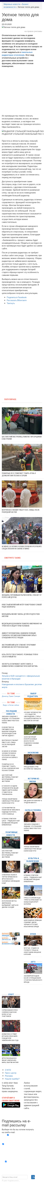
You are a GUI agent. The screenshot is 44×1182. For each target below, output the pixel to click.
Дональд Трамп (7, 696)
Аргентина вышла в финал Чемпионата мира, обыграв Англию (10, 1060)
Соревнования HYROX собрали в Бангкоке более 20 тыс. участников (10, 1013)
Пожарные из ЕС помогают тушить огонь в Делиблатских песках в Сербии (10, 767)
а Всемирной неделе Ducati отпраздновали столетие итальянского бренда (33, 979)
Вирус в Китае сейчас (11, 705)
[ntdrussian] (2, 984)
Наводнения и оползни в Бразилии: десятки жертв (22, 686)
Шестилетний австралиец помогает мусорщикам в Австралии (10, 778)
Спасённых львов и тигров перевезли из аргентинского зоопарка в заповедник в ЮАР (11, 879)
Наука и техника (33, 810)
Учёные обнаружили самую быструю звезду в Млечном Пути (11, 801)
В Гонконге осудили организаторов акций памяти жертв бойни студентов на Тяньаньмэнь (10, 790)
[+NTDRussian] (2, 980)
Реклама (9, 1075)
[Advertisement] (22, 91)
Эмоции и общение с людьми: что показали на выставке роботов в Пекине (10, 719)
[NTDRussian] (2, 969)
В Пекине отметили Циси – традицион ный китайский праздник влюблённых (11, 822)
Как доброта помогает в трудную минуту (33, 802)
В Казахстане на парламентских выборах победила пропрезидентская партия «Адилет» (9, 731)
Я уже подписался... (11, 1180)
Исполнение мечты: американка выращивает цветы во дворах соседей (10, 904)
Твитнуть (11, 303)
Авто (33, 962)
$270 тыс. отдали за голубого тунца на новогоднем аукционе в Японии (32, 951)
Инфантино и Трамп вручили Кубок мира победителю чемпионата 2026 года (10, 1037)
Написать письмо (32, 1111)
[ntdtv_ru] (2, 987)
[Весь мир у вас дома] (2, 973)
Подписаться (34, 1177)
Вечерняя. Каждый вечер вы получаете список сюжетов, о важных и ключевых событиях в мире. (22, 1138)
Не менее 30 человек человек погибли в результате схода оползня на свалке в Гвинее (9, 755)
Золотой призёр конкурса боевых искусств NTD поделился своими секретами (31, 741)
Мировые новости (12, 4)
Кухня (33, 934)
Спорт (11, 994)
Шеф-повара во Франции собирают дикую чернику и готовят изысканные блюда (33, 923)
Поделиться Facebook (17, 297)
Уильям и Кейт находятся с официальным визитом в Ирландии (21, 677)
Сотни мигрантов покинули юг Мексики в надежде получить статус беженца (11, 811)
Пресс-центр (10, 1072)
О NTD (8, 1069)
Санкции (17, 696)
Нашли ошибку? (12, 1078)
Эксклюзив (33, 753)
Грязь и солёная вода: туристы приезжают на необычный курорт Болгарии (32, 901)
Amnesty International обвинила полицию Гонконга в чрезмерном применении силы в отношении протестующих (19, 635)
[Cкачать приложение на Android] (11, 1106)
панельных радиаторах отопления (17, 53)
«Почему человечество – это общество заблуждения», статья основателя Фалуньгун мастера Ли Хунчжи (32, 716)
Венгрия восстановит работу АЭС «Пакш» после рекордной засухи (10, 743)
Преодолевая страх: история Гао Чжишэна (32, 768)
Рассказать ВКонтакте (17, 300)
